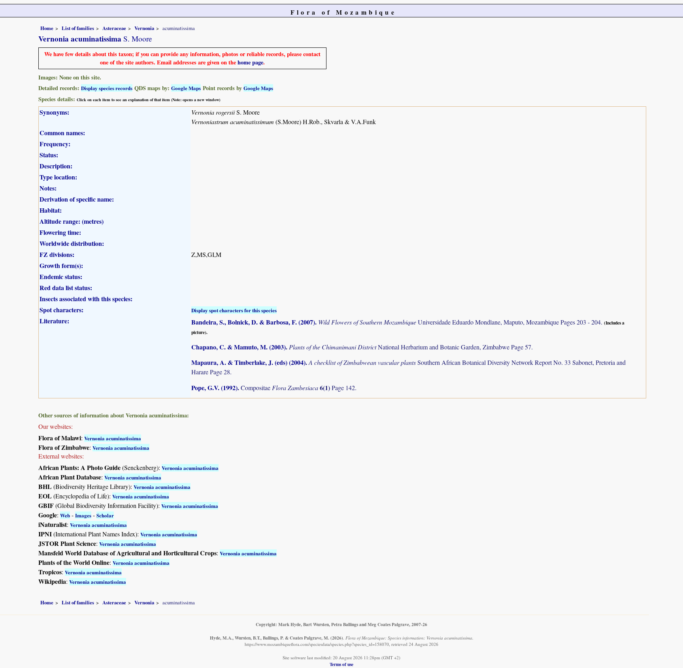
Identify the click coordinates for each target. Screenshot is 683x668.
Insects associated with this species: (86, 298)
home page (250, 62)
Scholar (105, 515)
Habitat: (51, 210)
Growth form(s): (61, 265)
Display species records (106, 88)
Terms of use (341, 664)
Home (46, 28)
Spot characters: (61, 309)
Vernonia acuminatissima (112, 438)
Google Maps (186, 88)
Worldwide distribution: (72, 243)
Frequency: (55, 143)
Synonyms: (54, 112)
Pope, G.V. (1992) (214, 387)
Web (65, 515)
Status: (49, 154)
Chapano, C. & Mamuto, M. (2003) (238, 346)
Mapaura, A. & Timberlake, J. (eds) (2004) (248, 362)
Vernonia (144, 28)
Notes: (48, 187)
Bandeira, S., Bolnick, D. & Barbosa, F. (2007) (253, 321)
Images (83, 515)
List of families (78, 28)
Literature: (54, 320)
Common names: (62, 132)
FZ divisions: (57, 254)
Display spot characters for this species (234, 310)
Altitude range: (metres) (72, 221)
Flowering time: (60, 232)
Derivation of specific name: (77, 199)
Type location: (58, 176)
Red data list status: (66, 287)
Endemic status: (61, 276)
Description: (56, 165)
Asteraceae (114, 28)
